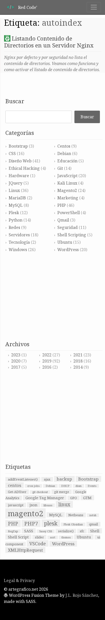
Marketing (67, 198)
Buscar (14, 101)
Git (60, 168)
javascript (15, 505)
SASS (28, 530)
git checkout (40, 492)
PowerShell (68, 212)
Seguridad (67, 227)
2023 (15, 355)
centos (14, 485)
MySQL (16, 205)
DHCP (65, 486)
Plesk (14, 212)
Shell (94, 530)
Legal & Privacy (19, 580)
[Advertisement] (53, 297)
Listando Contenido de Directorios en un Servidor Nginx (49, 41)
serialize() (66, 531)
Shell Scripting (71, 235)
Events (92, 486)
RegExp (13, 531)
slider (39, 537)
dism (78, 486)
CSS (12, 153)
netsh (92, 515)
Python (15, 220)
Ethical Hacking (24, 168)
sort (52, 537)
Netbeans (75, 515)
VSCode (37, 543)
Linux (14, 190)
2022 (46, 355)
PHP (61, 205)
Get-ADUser (17, 491)
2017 (15, 367)
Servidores (19, 235)
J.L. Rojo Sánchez (81, 595)
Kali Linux (67, 183)
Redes (14, 227)
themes (66, 537)
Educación (67, 161)
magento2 (25, 513)
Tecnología (19, 242)
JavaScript (67, 175)
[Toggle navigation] (94, 7)
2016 (46, 367)
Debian (64, 153)
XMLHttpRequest (25, 550)
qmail (93, 524)
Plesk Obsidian (73, 524)
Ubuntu (64, 242)
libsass (48, 505)
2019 (46, 361)
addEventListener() (23, 479)
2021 (78, 355)
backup (64, 479)
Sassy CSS (45, 531)
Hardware (19, 175)
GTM (87, 497)
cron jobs (33, 486)
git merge (61, 491)
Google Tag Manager (44, 497)
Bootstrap (18, 146)
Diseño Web (20, 161)
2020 (15, 361)
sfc (82, 531)
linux (64, 504)
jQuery (15, 183)
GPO (73, 498)
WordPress (68, 249)
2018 (78, 361)
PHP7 (31, 523)
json (33, 504)
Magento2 (67, 190)
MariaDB (17, 198)
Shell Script (18, 536)
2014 (78, 367)
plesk (50, 523)
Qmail (63, 220)
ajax (47, 479)
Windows (18, 249)
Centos (63, 146)
